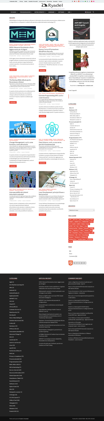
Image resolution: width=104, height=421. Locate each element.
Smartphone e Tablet (74, 117)
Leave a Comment (26, 55)
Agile (40, 93)
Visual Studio (85, 235)
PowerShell (75, 232)
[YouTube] (74, 1)
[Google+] (77, 1)
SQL (64, 140)
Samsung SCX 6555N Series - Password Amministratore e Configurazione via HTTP (80, 302)
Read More (12, 69)
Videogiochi (73, 175)
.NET (70, 219)
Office (81, 230)
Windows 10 (84, 237)
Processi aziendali (49, 45)
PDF (91, 230)
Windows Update (82, 239)
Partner (60, 1)
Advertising (49, 1)
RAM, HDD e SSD (74, 115)
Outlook (86, 230)
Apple (92, 219)
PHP (58, 44)
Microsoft (86, 228)
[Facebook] (81, 1)
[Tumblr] (87, 1)
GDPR (78, 224)
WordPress (89, 239)
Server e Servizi (42, 46)
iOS (71, 161)
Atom (70, 253)
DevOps (11, 44)
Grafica (71, 181)
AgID (80, 219)
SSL (76, 235)
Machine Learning (73, 228)
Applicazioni (73, 171)
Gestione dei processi (19, 44)
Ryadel (21, 418)
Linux (55, 44)
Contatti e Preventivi (33, 1)
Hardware (51, 12)
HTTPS (70, 226)
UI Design (71, 177)
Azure (91, 221)
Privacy (21, 1)
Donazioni (55, 1)
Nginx (70, 230)
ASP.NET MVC (85, 221)
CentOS (73, 224)
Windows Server (72, 239)
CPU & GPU (73, 111)
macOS (71, 165)
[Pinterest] (92, 1)
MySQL (91, 228)
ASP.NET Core (78, 221)
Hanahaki (26, 418)
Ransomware (87, 232)
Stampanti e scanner (74, 119)
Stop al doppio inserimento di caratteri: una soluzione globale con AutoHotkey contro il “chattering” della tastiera (50, 315)
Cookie (25, 1)
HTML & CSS (73, 147)
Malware (81, 228)
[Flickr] (94, 1)
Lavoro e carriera (74, 135)
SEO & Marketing (74, 191)
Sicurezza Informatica (52, 46)
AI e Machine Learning (47, 139)
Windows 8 (77, 237)
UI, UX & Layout (73, 183)
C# (70, 145)
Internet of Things (48, 140)
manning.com (81, 85)
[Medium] (85, 1)
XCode (70, 241)
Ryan (20, 55)
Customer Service (74, 125)
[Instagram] (89, 1)
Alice (49, 104)
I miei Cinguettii (72, 90)
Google (87, 224)
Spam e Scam (73, 200)
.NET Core (75, 219)
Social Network (73, 198)
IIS (74, 226)
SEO (92, 232)
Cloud (40, 44)
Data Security (46, 44)
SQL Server (71, 235)
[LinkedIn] (83, 1)
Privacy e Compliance (30, 76)
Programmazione (25, 12)
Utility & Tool (27, 45)
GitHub (83, 224)
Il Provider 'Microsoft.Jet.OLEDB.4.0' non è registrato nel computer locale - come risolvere (80, 324)
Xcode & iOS (73, 155)
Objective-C (76, 230)
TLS (80, 235)
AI (83, 219)
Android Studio (73, 141)
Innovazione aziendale (29, 44)
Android (72, 159)
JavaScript (72, 149)
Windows (44, 47)
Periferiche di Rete (74, 113)
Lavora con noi (42, 1)
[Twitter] (72, 1)
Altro (70, 108)
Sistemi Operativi (39, 12)
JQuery (81, 226)
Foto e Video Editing (74, 179)
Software (61, 12)
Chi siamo (13, 12)
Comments (73, 256)
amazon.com (89, 85)
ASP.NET (72, 143)
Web (69, 12)
